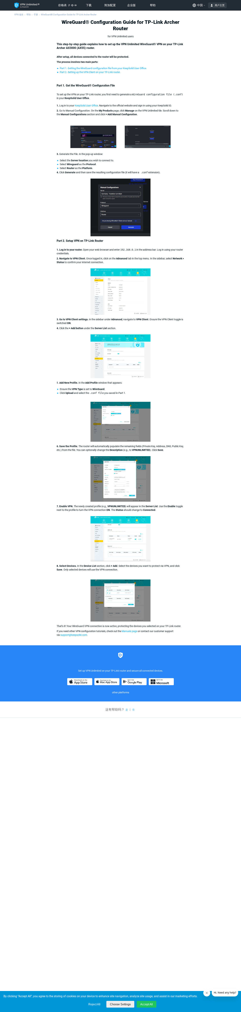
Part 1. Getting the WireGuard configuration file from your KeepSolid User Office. (103, 68)
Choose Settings (120, 1004)
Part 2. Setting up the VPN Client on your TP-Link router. (90, 72)
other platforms (120, 692)
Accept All (146, 1004)
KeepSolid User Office (86, 105)
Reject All (94, 1004)
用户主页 (220, 5)
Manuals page (129, 631)
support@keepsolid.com (73, 634)
